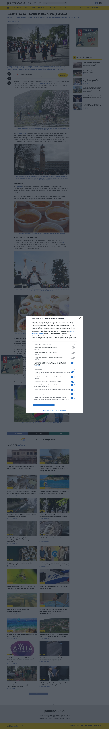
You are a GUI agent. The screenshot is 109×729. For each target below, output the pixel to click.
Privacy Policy (63, 410)
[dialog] (54, 364)
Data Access (54, 410)
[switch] (73, 347)
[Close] (80, 318)
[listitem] (54, 344)
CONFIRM (44, 405)
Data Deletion (46, 410)
